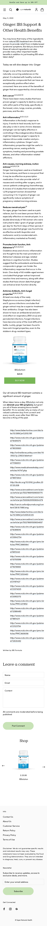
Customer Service (11, 826)
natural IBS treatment (19, 41)
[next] (43, 766)
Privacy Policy (9, 835)
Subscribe (18, 891)
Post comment (18, 725)
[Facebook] (4, 908)
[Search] (10, 9)
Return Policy (9, 830)
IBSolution (30, 402)
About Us (7, 821)
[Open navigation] (4, 9)
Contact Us (8, 816)
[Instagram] (10, 908)
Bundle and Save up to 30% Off (23, 2)
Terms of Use (9, 839)
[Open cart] (42, 9)
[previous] (3, 766)
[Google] (16, 908)
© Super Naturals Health (23, 920)
